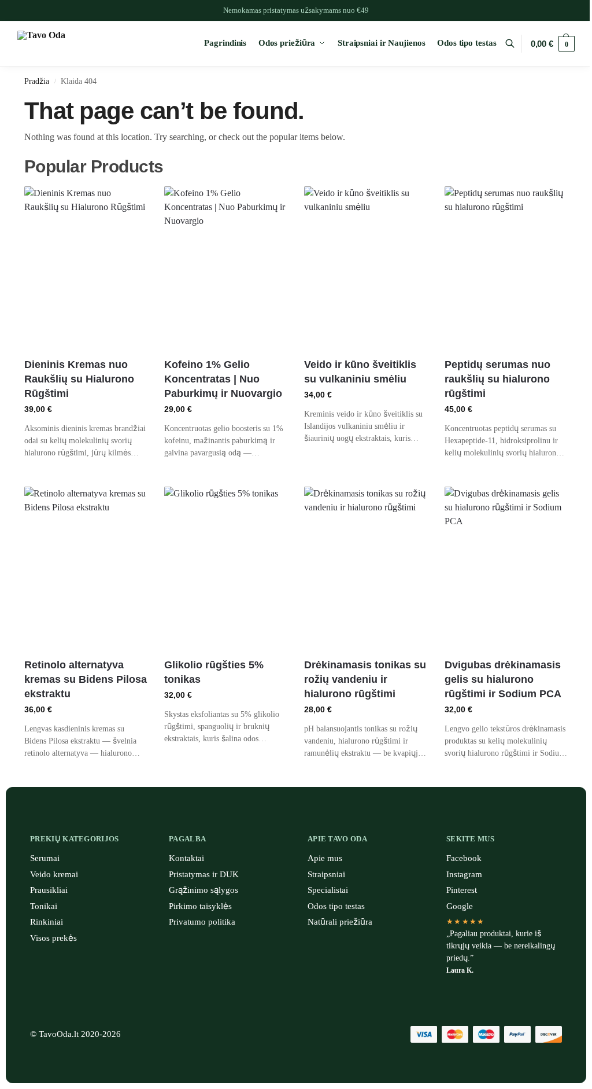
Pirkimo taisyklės (200, 906)
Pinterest (461, 890)
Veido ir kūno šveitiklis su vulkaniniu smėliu (360, 372)
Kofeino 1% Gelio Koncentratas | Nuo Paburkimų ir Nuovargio (223, 379)
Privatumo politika (202, 921)
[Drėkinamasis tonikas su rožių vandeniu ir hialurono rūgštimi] (365, 568)
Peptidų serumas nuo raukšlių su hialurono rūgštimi (497, 379)
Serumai (45, 858)
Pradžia (36, 81)
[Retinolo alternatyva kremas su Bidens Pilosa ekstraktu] (85, 568)
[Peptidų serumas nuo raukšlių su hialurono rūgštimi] (506, 267)
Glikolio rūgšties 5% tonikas (214, 672)
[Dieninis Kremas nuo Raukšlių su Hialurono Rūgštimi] (85, 267)
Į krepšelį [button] (85, 474)
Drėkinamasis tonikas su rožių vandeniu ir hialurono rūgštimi (365, 679)
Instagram (464, 874)
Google (459, 906)
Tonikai (43, 906)
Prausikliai (49, 890)
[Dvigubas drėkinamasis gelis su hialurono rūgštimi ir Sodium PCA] (506, 568)
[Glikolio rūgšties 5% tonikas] (225, 568)
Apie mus (325, 858)
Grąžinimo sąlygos (203, 890)
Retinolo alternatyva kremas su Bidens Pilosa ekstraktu (85, 679)
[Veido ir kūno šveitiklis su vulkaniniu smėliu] (365, 267)
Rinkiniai (46, 921)
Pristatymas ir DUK (204, 874)
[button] (553, 44)
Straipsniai (326, 874)
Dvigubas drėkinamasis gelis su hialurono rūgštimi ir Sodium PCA (503, 679)
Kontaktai (186, 858)
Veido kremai (54, 874)
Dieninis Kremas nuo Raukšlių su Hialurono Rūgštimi (79, 379)
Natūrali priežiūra (340, 921)
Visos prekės (53, 938)
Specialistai (328, 890)
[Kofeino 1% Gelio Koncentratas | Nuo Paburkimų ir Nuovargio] (225, 267)
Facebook (464, 858)
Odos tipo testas (336, 906)
